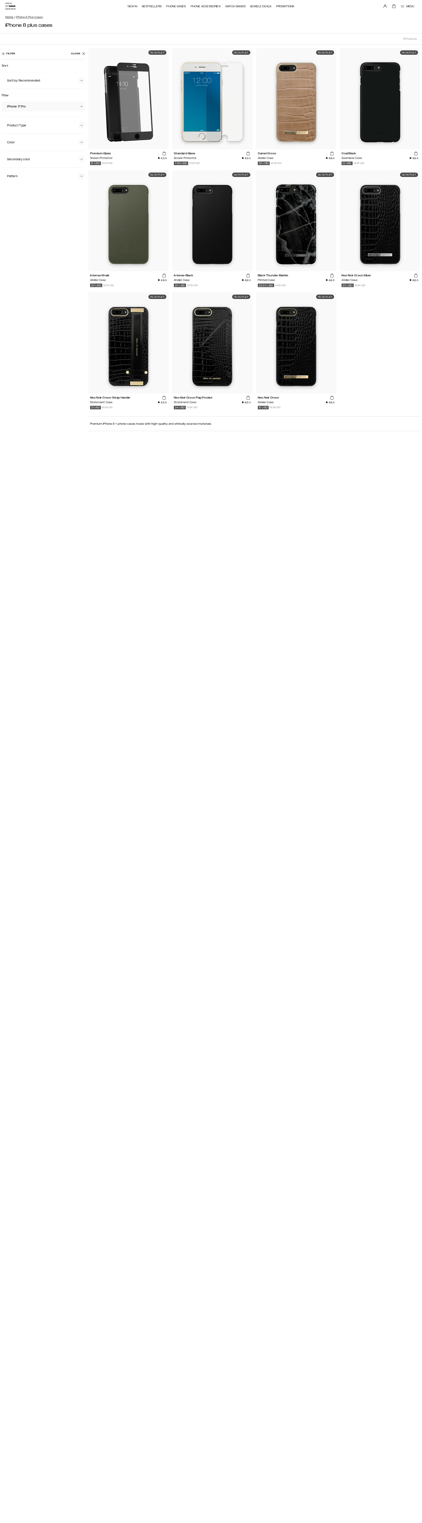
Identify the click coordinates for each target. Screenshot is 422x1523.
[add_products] (164, 154)
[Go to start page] (10, 6)
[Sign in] (385, 6)
